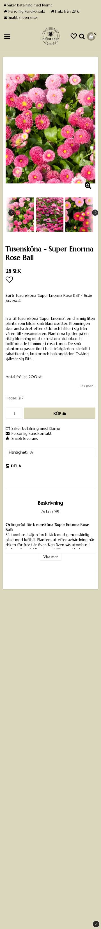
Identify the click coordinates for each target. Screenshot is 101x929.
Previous (11, 213)
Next (95, 213)
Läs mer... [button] (87, 385)
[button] (74, 36)
